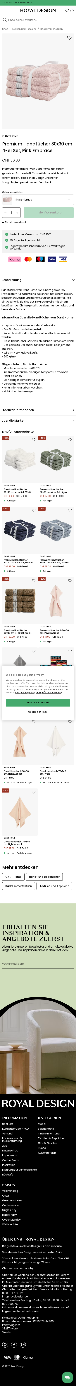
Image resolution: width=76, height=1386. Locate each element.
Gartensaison (10, 1205)
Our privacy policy (25, 692)
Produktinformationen (17, 410)
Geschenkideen (12, 1200)
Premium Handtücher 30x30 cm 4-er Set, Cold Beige (17, 632)
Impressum (9, 1155)
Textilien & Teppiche (51, 1138)
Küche (42, 1148)
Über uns (7, 1124)
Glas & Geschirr (47, 1143)
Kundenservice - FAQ (15, 1128)
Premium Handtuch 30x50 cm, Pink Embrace (54, 632)
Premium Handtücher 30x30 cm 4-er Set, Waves (54, 561)
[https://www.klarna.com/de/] (28, 1357)
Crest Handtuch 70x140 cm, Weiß (53, 772)
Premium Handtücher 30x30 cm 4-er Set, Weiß (17, 490)
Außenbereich (47, 1152)
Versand (7, 1133)
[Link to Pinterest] (5, 1344)
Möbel (42, 1124)
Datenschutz (10, 1150)
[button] (67, 10)
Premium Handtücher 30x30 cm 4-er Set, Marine (18, 561)
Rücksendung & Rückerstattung (12, 1139)
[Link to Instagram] (23, 1344)
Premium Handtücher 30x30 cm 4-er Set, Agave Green (54, 490)
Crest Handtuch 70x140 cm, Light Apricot (17, 843)
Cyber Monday (11, 1219)
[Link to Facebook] (14, 1344)
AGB (4, 1145)
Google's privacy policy (49, 692)
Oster (5, 1195)
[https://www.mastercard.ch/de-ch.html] (17, 1357)
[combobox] (38, 199)
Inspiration (8, 1165)
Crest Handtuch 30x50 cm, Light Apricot (16, 772)
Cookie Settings (38, 711)
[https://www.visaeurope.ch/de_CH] (7, 1357)
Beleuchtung (46, 1128)
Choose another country (17, 1268)
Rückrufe (7, 1174)
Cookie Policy (10, 1160)
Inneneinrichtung (48, 1133)
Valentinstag (10, 1191)
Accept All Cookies (38, 702)
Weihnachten (10, 1224)
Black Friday (9, 1215)
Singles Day (9, 1210)
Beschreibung (11, 280)
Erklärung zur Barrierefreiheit (19, 1169)
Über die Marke (12, 420)
